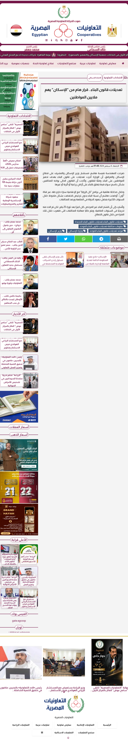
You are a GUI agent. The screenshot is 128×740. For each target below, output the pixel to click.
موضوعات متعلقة (112, 247)
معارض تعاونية (107, 63)
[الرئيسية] (123, 63)
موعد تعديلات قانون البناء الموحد (106, 230)
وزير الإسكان (55, 230)
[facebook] (81, 40)
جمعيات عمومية (20, 63)
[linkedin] (66, 40)
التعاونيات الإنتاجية (85, 725)
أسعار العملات (19, 427)
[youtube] (71, 40)
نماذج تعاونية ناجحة (43, 63)
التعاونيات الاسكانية (64, 732)
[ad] (19, 91)
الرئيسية (107, 725)
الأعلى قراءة (19, 539)
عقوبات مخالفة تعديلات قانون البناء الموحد (101, 226)
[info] (51, 40)
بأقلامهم (19, 215)
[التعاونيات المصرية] (19, 421)
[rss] (61, 40)
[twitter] (76, 40)
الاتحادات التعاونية (113, 77)
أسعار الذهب (19, 434)
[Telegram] (101, 239)
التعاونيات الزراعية (21, 725)
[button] (4, 91)
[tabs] (46, 40)
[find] (56, 40)
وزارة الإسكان (76, 230)
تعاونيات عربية (88, 63)
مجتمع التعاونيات (66, 63)
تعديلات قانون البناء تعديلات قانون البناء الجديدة (99, 221)
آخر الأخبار (19, 314)
